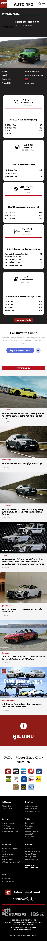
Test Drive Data (8, 828)
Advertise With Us (32, 851)
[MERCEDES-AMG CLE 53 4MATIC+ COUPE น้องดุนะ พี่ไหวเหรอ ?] (23, 588)
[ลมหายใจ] (31, 787)
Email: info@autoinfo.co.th (23, 929)
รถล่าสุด (4, 556)
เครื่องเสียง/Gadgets (10, 848)
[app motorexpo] (16, 771)
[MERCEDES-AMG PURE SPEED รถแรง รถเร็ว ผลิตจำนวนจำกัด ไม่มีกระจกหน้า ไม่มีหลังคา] (23, 635)
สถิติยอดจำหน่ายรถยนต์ (11, 862)
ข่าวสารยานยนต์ (8, 881)
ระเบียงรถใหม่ (6, 410)
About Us (29, 848)
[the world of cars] (39, 771)
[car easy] (38, 779)
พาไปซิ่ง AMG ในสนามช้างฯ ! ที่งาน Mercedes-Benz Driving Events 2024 (22, 705)
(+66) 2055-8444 (17, 927)
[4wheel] (9, 779)
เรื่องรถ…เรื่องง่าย (31, 831)
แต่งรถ (4, 851)
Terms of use (30, 854)
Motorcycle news (9, 808)
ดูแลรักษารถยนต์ (8, 854)
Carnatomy (30, 825)
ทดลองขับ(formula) (8, 701)
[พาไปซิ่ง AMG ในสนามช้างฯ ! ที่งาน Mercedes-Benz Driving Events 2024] (23, 683)
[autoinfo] (3, 4)
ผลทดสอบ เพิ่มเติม (23, 320)
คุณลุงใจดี (29, 834)
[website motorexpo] (24, 771)
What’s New (6, 806)
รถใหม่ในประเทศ (31, 808)
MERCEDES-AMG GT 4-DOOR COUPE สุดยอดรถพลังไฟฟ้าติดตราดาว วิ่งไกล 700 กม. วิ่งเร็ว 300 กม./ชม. (23, 416)
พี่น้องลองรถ (30, 828)
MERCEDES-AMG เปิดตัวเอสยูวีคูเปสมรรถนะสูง (22, 463)
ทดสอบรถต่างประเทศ (10, 831)
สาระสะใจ (5, 856)
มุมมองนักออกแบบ (8, 605)
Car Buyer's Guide (32, 811)
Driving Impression (9, 823)
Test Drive (6, 825)
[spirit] (16, 787)
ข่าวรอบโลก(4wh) (7, 460)
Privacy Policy (31, 856)
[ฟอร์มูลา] (31, 771)
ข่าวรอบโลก (5, 653)
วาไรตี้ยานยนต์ (7, 859)
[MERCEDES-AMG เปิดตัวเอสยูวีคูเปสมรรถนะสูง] (23, 442)
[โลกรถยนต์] (24, 779)
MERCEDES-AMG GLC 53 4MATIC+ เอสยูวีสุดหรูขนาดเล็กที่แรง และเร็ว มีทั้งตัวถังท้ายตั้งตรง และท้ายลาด (22, 512)
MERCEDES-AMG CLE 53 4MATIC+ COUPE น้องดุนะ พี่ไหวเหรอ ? (23, 610)
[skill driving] (24, 787)
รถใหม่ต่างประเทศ (32, 806)
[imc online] (16, 779)
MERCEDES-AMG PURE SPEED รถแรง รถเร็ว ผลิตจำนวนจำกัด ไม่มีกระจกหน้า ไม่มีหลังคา (23, 658)
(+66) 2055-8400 (30, 927)
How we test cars (32, 859)
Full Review (29, 836)
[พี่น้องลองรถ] (31, 779)
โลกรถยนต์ (29, 823)
